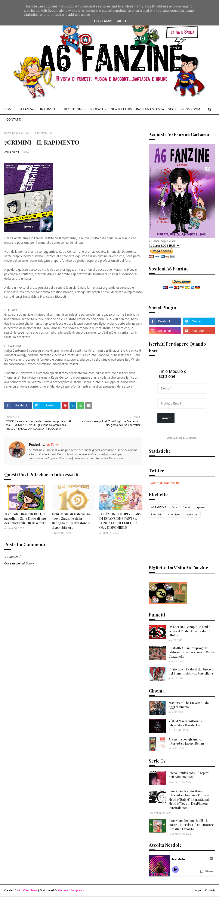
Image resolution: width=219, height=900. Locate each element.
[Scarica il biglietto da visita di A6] (168, 603)
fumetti (187, 507)
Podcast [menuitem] (96, 109)
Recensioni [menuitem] (73, 109)
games (201, 507)
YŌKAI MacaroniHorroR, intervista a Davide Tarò (186, 723)
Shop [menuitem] (172, 109)
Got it (122, 21)
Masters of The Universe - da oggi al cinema (189, 705)
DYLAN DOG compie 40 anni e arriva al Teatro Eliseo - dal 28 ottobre (189, 631)
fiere (174, 507)
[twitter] (199, 321)
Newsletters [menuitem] (121, 109)
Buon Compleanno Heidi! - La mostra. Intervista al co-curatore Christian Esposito (191, 825)
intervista (157, 514)
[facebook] (165, 321)
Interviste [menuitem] (48, 109)
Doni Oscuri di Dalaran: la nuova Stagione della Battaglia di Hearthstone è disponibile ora (71, 521)
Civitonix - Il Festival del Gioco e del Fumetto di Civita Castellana (191, 671)
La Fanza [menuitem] (26, 109)
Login (197, 890)
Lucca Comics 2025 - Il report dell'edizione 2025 (189, 775)
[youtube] (199, 330)
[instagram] (165, 330)
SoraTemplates (27, 890)
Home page (11, 133)
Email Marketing (174, 438)
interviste (174, 514)
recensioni (191, 514)
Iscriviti (166, 418)
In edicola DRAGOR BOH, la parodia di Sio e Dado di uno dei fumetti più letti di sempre (25, 518)
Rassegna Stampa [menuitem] (150, 109)
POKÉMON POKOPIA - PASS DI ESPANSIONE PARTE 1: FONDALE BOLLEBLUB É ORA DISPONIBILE (120, 521)
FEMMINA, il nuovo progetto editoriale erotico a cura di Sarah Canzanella (191, 652)
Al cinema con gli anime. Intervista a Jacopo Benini (186, 741)
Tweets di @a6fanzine (164, 483)
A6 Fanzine (11, 152)
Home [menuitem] (8, 109)
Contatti (210, 890)
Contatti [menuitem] (13, 119)
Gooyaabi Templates (71, 890)
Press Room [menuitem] (190, 109)
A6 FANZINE (158, 507)
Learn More (103, 21)
